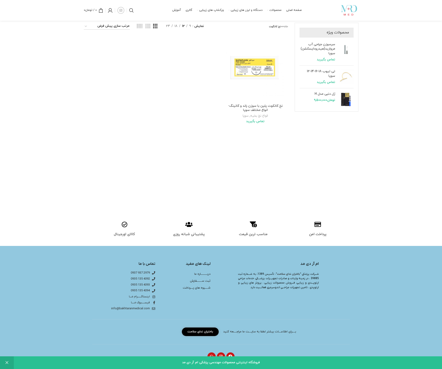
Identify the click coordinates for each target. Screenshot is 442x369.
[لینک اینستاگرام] (120, 10)
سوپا (246, 116)
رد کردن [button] (7, 362)
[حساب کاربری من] (110, 10)
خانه (285, 26)
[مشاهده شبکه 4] (147, 26)
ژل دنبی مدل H (325, 94)
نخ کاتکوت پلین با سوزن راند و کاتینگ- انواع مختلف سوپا (255, 108)
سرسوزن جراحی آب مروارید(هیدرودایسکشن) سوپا (318, 49)
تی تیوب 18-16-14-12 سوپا (321, 73)
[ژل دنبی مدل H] (346, 99)
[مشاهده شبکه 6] (139, 26)
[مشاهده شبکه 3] (155, 26)
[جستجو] (131, 10)
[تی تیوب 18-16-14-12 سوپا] (346, 77)
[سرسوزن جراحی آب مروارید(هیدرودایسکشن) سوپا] (346, 52)
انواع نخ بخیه (259, 116)
